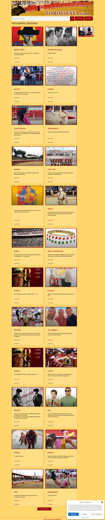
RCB (49, 410)
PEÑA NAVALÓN (53, 128)
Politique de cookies (85, 517)
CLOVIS (50, 371)
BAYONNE (17, 330)
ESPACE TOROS (19, 50)
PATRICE (50, 89)
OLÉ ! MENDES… (53, 330)
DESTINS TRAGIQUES (55, 50)
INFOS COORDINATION (55, 251)
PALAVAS (17, 410)
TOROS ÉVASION (19, 128)
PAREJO (50, 209)
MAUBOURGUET (53, 492)
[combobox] (41, 18)
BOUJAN (17, 89)
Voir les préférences (97, 514)
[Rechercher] (72, 18)
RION (15, 492)
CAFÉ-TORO (52, 169)
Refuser (85, 514)
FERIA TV (51, 453)
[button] (102, 502)
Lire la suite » (17, 58)
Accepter (73, 514)
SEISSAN (17, 169)
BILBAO (16, 251)
